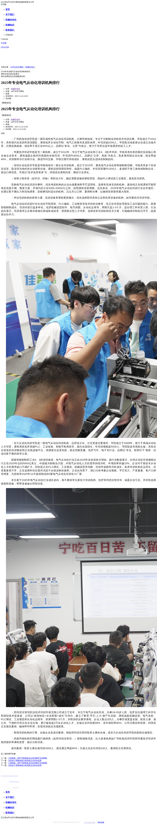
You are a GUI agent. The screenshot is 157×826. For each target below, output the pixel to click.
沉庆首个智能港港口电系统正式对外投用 (24, 760)
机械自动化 (11, 19)
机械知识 (10, 25)
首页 (8, 9)
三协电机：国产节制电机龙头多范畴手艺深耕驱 (27, 758)
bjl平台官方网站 (17, 67)
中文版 (3, 43)
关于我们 (10, 14)
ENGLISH (5, 47)
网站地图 (101, 822)
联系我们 (10, 30)
